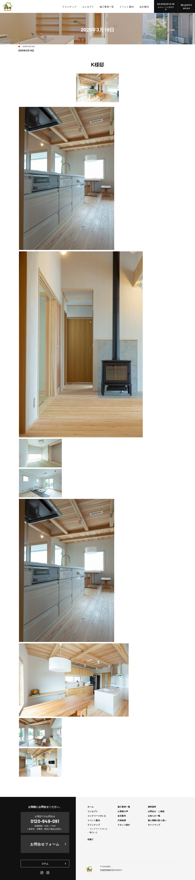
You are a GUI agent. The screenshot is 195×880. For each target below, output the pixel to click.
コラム (45, 863)
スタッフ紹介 (124, 824)
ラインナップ (94, 824)
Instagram (42, 872)
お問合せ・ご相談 (156, 811)
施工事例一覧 (124, 806)
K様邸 (97, 64)
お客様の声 (123, 811)
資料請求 (152, 806)
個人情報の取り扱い (157, 820)
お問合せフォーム (45, 844)
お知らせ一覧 (154, 815)
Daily (48, 872)
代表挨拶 (122, 820)
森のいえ (94, 832)
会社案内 (122, 815)
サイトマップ (154, 824)
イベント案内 (94, 820)
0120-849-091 (45, 821)
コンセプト (93, 811)
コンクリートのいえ (97, 815)
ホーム (91, 806)
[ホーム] (19, 46)
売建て (91, 839)
